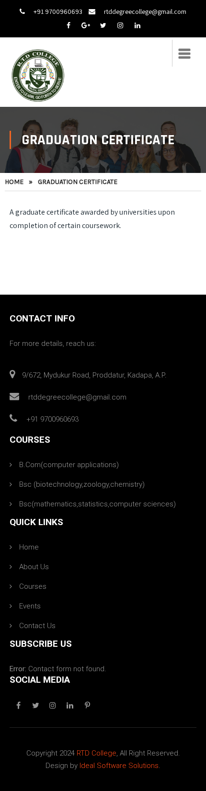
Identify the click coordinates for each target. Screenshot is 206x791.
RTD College (96, 753)
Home (14, 182)
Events (30, 606)
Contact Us (37, 625)
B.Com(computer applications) (69, 464)
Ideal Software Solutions (119, 765)
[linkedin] (137, 25)
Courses (32, 586)
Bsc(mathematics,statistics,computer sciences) (97, 504)
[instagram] (120, 25)
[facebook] (68, 25)
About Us (34, 566)
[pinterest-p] (87, 706)
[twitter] (103, 25)
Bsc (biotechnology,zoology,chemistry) (82, 484)
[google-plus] (86, 25)
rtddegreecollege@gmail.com (145, 11)
